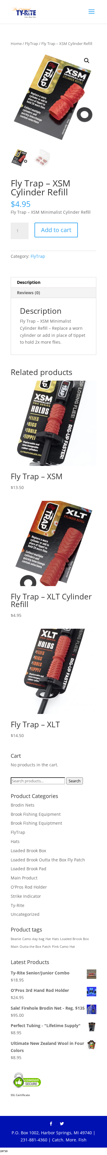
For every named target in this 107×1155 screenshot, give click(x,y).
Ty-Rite (17, 905)
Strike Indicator (26, 896)
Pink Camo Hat (63, 947)
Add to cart (56, 230)
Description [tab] (28, 282)
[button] (86, 60)
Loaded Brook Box (28, 850)
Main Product (24, 878)
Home (16, 43)
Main (14, 947)
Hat (48, 939)
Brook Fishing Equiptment (36, 823)
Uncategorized (25, 914)
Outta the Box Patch (35, 947)
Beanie (16, 939)
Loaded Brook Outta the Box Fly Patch (48, 860)
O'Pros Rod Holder (29, 887)
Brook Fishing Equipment (36, 814)
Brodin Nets (22, 805)
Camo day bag (33, 939)
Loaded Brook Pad (28, 868)
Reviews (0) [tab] (28, 292)
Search (75, 781)
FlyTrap (31, 43)
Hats (15, 841)
